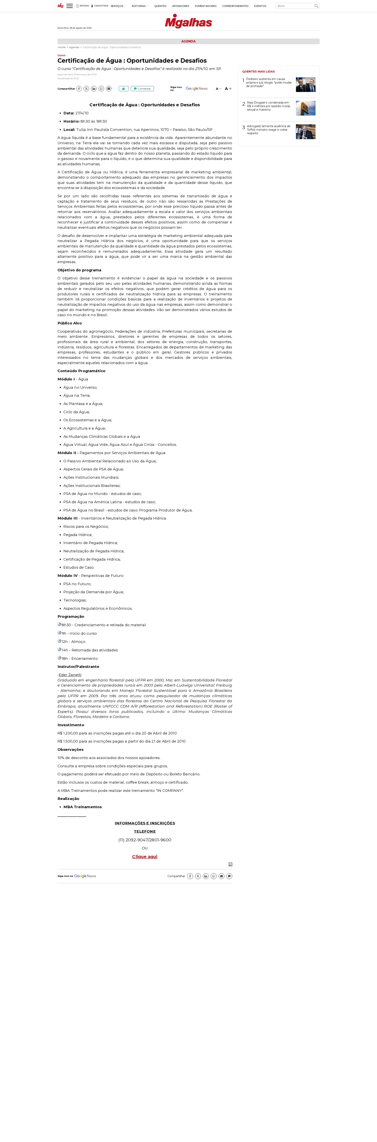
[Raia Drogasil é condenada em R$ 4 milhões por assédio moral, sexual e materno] (304, 109)
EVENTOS (260, 6)
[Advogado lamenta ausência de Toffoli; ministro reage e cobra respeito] (304, 133)
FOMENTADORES (205, 6)
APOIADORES (180, 6)
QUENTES (160, 6)
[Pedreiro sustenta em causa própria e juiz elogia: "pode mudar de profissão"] (304, 86)
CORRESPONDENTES (235, 6)
